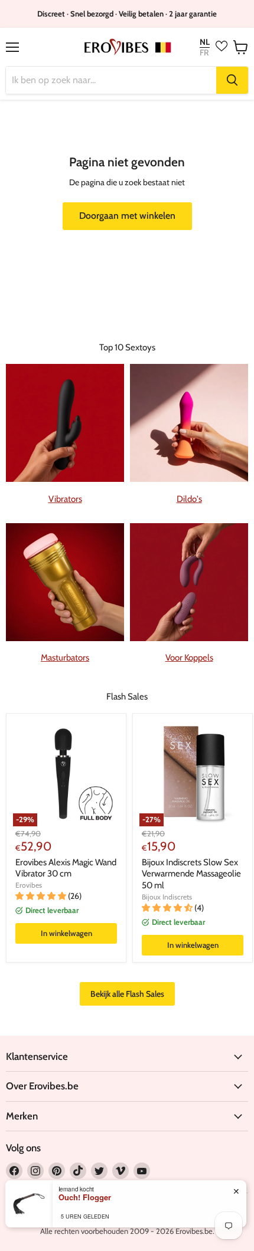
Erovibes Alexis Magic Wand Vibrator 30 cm (65, 868)
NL (205, 42)
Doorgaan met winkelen (127, 215)
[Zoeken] (232, 80)
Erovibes (28, 885)
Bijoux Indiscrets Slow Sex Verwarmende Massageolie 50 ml (191, 874)
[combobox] (111, 80)
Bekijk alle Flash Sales (127, 994)
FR (204, 52)
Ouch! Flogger (84, 1197)
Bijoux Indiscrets (167, 896)
